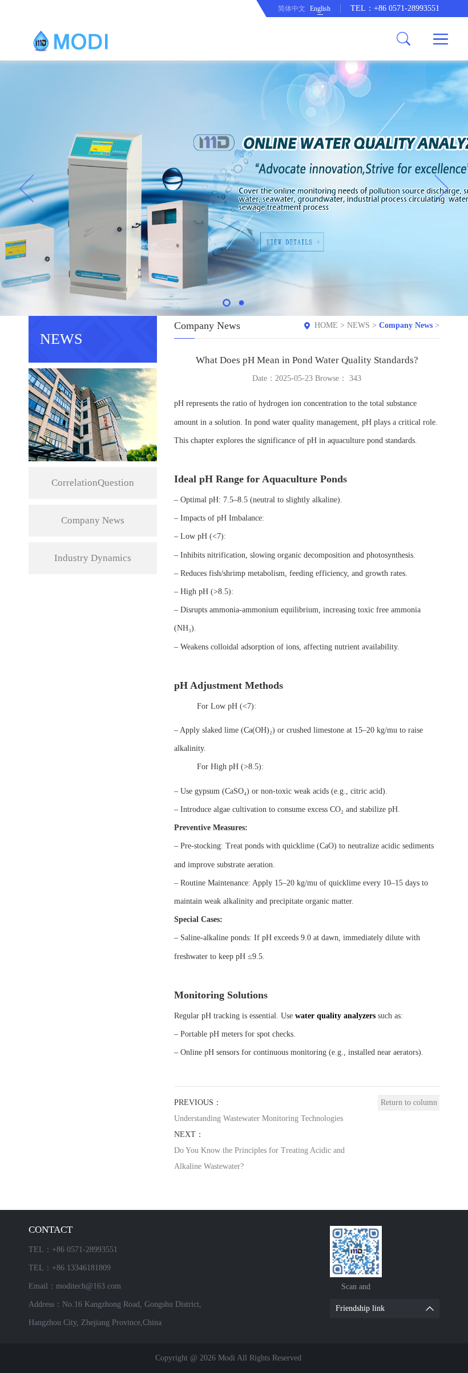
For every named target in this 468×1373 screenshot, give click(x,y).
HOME (326, 325)
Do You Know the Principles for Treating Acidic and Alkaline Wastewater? (259, 1158)
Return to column (409, 1102)
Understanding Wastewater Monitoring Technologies (258, 1118)
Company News (92, 520)
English (320, 9)
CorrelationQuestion (92, 482)
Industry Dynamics (92, 558)
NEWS (358, 325)
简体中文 (291, 9)
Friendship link (360, 1308)
